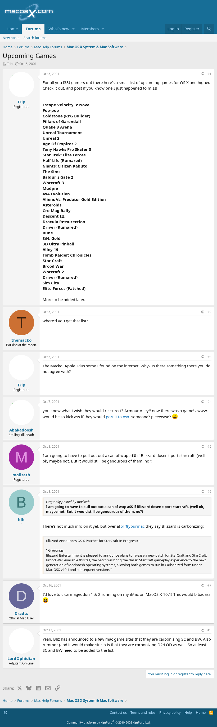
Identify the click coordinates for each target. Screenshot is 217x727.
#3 (209, 357)
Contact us (118, 712)
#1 (209, 74)
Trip (10, 63)
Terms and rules (142, 712)
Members (90, 28)
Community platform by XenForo (109, 722)
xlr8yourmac (132, 526)
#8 (209, 630)
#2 (209, 312)
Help (188, 712)
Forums (33, 28)
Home (12, 28)
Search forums (35, 37)
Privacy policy (170, 712)
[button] (73, 29)
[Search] (209, 29)
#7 (209, 585)
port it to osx (117, 416)
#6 (209, 491)
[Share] (202, 74)
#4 (209, 401)
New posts (11, 37)
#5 (209, 446)
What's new (58, 28)
